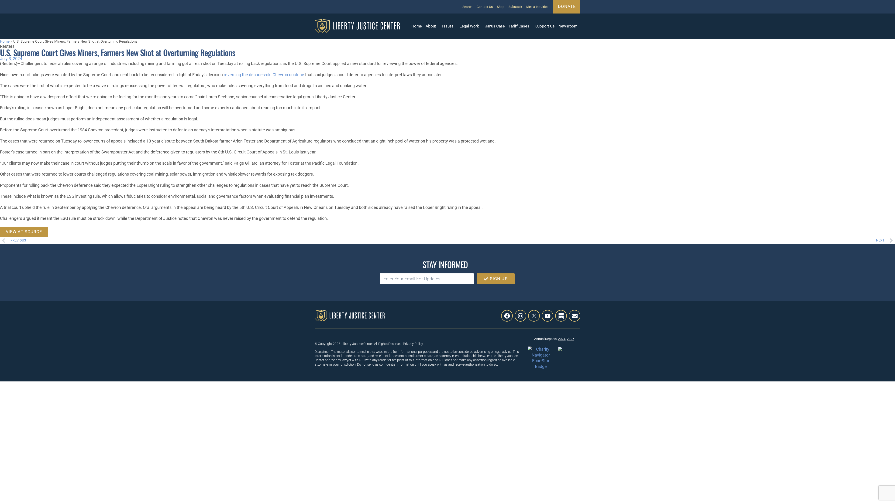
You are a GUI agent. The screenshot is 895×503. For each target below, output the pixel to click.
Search (467, 7)
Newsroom (568, 26)
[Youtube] (547, 316)
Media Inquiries (537, 7)
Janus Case (495, 26)
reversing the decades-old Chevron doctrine (264, 74)
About (431, 26)
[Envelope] (574, 316)
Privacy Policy (413, 344)
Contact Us (485, 7)
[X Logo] (534, 316)
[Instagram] (520, 316)
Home (416, 26)
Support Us (545, 26)
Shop (500, 7)
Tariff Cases (519, 26)
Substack (515, 7)
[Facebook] (507, 316)
